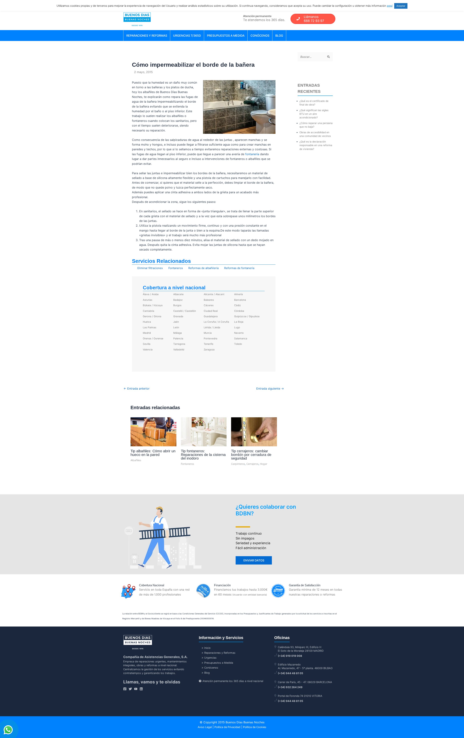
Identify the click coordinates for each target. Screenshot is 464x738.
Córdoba (239, 310)
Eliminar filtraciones (150, 268)
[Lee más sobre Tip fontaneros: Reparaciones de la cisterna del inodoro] (204, 436)
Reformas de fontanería (239, 268)
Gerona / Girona (152, 316)
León (176, 327)
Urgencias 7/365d (187, 35)
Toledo (238, 343)
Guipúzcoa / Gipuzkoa (247, 316)
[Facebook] (125, 689)
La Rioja (238, 321)
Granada (178, 316)
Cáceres (209, 305)
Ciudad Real (211, 310)
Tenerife (208, 343)
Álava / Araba (151, 294)
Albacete (178, 294)
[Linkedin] (141, 689)
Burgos (177, 305)
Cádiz (237, 305)
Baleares (209, 299)
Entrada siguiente (270, 388)
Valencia (148, 349)
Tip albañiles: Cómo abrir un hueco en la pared (152, 453)
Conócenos (259, 35)
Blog (279, 35)
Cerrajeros (252, 463)
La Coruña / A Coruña (216, 321)
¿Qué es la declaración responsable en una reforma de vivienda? (315, 145)
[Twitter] (130, 689)
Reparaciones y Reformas (146, 35)
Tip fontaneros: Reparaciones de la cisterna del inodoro (203, 454)
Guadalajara (211, 316)
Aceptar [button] (400, 5)
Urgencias (210, 657)
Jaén (176, 321)
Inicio (207, 647)
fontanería (252, 154)
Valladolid (178, 349)
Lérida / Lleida (212, 327)
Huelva (147, 321)
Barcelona (240, 299)
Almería (238, 294)
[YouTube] (135, 689)
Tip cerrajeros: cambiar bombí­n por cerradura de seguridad (251, 454)
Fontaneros (175, 268)
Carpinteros (238, 463)
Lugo (237, 327)
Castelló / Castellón (184, 310)
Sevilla (146, 343)
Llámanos (314, 19)
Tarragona (179, 343)
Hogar (263, 463)
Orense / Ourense (153, 338)
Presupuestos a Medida (226, 35)
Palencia (178, 338)
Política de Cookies (254, 727)
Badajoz (178, 299)
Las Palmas (149, 327)
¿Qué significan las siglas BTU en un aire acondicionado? (313, 114)
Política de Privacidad (227, 727)
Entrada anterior (137, 388)
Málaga (177, 332)
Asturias (147, 299)
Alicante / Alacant (214, 294)
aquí (390, 5)
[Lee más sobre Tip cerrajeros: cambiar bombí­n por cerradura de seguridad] (254, 436)
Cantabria (148, 310)
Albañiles (135, 460)
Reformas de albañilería (203, 268)
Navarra (239, 332)
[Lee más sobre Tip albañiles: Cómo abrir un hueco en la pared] (153, 432)
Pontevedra (210, 338)
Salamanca (240, 338)
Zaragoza (209, 349)
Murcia (208, 332)
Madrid (147, 332)
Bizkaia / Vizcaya (153, 305)
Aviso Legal (205, 727)
